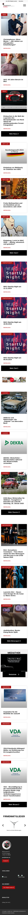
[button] (3, 663)
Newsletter (21, 1)
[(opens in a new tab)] (14, 24)
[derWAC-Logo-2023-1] (11, 5)
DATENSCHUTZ (22, 911)
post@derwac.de (6, 857)
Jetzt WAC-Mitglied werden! (11, 1)
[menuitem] (11, 1)
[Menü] (24, 5)
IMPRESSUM (15, 911)
